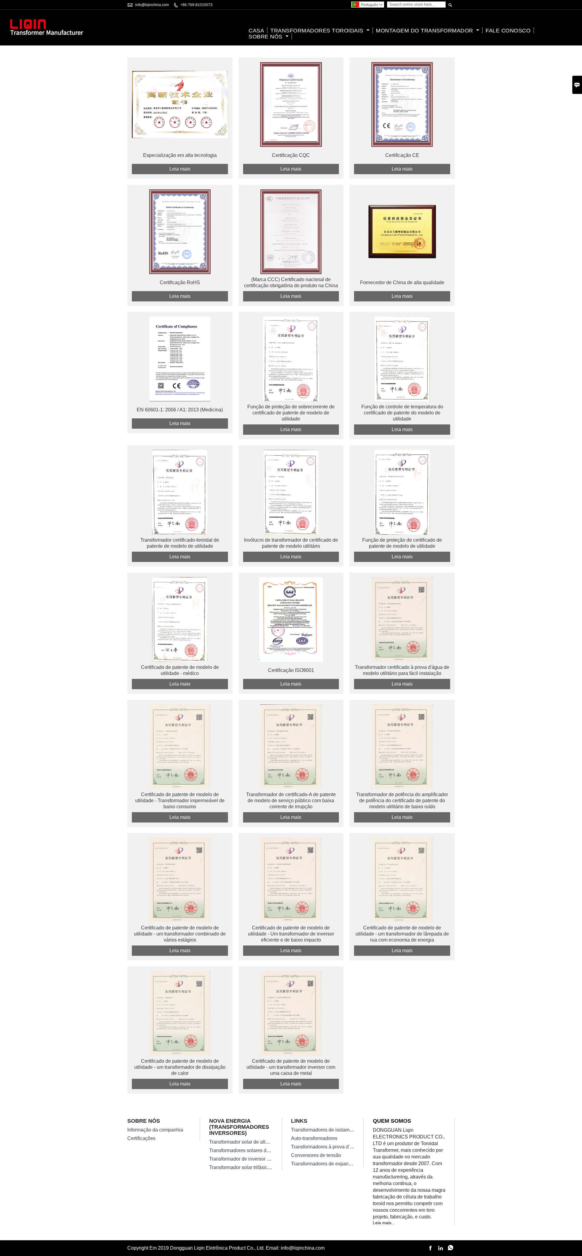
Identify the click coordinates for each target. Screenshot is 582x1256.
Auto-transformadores (314, 1138)
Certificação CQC (291, 155)
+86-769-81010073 (196, 5)
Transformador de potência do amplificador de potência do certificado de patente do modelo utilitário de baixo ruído (402, 800)
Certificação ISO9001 (291, 670)
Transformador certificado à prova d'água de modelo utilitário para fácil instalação (402, 670)
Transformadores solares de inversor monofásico (261, 1150)
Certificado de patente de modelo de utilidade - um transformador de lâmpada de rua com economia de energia (402, 933)
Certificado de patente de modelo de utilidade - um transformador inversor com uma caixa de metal (290, 1067)
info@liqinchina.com (152, 5)
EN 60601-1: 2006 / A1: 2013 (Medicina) (180, 409)
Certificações (141, 1138)
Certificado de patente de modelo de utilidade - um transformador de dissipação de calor (180, 1067)
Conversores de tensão (316, 1155)
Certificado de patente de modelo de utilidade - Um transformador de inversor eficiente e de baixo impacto (291, 933)
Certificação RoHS (180, 282)
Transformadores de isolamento (325, 1129)
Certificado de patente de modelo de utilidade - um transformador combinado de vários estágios (180, 933)
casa (256, 31)
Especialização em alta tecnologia (180, 155)
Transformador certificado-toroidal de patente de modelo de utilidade (179, 543)
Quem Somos (392, 1121)
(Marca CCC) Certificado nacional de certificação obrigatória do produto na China (291, 282)
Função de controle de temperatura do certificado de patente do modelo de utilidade (402, 412)
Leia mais (179, 168)
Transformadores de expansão (323, 1163)
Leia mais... (384, 1222)
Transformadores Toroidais (317, 31)
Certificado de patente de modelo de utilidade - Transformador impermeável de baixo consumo (180, 800)
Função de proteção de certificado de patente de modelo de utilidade (402, 543)
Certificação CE (402, 155)
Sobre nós (266, 37)
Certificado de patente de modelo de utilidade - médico (180, 670)
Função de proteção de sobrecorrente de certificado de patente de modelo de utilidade (291, 412)
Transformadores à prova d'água (325, 1146)
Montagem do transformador (425, 31)
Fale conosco (508, 31)
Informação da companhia (155, 1129)
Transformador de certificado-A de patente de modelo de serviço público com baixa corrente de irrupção (291, 800)
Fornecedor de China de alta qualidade (402, 282)
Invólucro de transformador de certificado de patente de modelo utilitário (291, 543)
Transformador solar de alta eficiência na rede (258, 1142)
